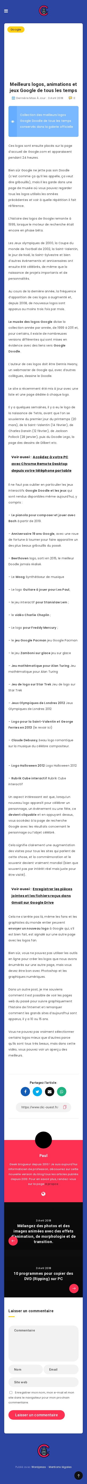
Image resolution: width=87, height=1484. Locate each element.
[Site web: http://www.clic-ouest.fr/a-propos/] (43, 1194)
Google (16, 30)
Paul (43, 1155)
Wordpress (38, 1467)
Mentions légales (60, 1467)
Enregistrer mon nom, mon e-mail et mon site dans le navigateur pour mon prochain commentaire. (41, 1397)
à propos (51, 1184)
